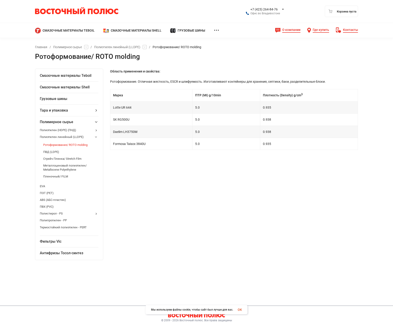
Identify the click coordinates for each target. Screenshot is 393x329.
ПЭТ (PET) (47, 193)
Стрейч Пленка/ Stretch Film (62, 158)
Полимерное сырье (67, 47)
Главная (41, 47)
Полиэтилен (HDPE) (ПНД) (58, 130)
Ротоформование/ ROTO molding (65, 145)
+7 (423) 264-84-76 (264, 9)
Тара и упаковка (54, 110)
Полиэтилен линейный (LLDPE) (117, 47)
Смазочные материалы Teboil (65, 75)
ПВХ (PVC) (47, 206)
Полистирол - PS (51, 213)
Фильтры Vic (50, 241)
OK (240, 310)
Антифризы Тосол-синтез (61, 253)
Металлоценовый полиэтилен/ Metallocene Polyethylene (65, 167)
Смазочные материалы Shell (65, 87)
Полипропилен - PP (53, 220)
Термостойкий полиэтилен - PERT (63, 227)
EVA (42, 186)
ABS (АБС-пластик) (53, 200)
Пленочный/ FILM (55, 176)
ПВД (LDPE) (51, 152)
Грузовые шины (53, 99)
